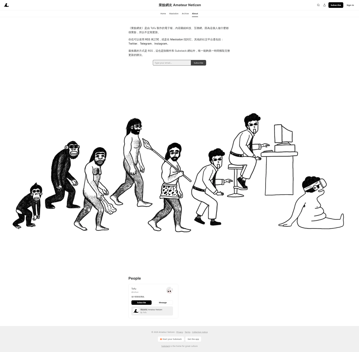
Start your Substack (172, 339)
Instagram (160, 43)
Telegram (146, 43)
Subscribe (336, 5)
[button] (163, 13)
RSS (147, 39)
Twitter (132, 43)
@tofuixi (134, 292)
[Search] (318, 5)
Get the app (193, 339)
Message (163, 302)
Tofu (133, 288)
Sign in (350, 5)
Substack (165, 346)
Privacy (179, 332)
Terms (187, 332)
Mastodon (176, 39)
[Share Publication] (324, 5)
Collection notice (200, 332)
